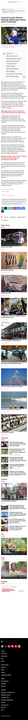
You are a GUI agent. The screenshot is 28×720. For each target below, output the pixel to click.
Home (5, 9)
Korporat (3, 707)
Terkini (3, 651)
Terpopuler (4, 438)
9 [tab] (21, 580)
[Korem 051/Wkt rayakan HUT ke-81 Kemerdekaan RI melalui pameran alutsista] (4, 521)
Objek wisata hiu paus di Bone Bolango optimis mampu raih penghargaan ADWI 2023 (14, 158)
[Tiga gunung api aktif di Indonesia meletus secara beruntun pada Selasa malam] (14, 377)
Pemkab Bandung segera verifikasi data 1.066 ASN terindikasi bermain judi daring (17, 459)
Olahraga (3, 683)
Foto (2, 534)
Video (3, 558)
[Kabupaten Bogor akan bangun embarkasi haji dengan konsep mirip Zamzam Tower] (4, 514)
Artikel (3, 672)
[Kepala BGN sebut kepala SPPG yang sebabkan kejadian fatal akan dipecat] (4, 444)
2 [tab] (12, 556)
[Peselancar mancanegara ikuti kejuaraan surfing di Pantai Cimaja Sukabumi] (14, 400)
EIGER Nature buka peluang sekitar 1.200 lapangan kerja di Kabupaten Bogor (13, 362)
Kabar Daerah (4, 664)
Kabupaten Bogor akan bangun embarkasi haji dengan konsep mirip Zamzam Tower (17, 514)
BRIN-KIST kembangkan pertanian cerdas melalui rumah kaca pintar (14, 550)
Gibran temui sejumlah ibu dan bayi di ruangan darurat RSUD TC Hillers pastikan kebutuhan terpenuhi (13, 316)
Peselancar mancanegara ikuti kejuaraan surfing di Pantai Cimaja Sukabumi (13, 408)
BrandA (3, 702)
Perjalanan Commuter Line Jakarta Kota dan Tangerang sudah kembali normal (14, 339)
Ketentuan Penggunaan (7, 692)
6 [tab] (15, 580)
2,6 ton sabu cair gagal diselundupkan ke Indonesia (13, 629)
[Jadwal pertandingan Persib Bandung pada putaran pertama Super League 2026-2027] (4, 451)
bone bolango (21, 217)
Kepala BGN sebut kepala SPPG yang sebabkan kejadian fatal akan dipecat (17, 444)
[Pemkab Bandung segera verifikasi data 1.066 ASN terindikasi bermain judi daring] (4, 459)
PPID (2, 710)
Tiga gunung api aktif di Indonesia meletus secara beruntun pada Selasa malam (13, 385)
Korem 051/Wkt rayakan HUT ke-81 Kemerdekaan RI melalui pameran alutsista (17, 521)
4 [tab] (16, 556)
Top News (4, 479)
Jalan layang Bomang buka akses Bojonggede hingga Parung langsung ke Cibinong (17, 507)
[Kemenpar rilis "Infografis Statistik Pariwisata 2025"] (14, 283)
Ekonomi (3, 667)
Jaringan (3, 690)
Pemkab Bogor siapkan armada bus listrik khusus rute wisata (13, 246)
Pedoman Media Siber (7, 700)
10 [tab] (23, 580)
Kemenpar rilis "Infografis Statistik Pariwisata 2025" (11, 292)
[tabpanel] (14, 546)
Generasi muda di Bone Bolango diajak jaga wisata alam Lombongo (13, 11)
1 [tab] (9, 556)
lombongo (13, 217)
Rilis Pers (3, 686)
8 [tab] (19, 580)
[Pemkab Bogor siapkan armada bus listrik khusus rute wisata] (14, 237)
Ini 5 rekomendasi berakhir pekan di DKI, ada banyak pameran (12, 269)
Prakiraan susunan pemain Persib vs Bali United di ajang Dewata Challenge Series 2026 (17, 473)
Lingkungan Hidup (6, 675)
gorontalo (5, 220)
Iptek (2, 670)
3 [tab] (14, 556)
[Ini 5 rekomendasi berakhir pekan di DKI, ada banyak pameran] (14, 260)
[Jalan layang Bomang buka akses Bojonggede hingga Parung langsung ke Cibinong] (4, 507)
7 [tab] (17, 580)
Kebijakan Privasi (5, 695)
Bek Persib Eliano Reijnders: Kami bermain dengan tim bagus (17, 466)
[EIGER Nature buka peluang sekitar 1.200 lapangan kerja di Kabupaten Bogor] (14, 354)
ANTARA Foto (5, 705)
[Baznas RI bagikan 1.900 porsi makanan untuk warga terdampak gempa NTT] (4, 528)
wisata (6, 217)
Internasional (4, 681)
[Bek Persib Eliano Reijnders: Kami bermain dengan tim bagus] (4, 466)
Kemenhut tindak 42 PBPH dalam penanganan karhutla (10, 431)
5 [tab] (18, 556)
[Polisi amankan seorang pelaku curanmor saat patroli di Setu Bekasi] (14, 491)
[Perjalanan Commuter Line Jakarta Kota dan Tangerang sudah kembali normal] (14, 331)
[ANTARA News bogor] (15, 1)
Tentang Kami (5, 697)
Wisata (10, 9)
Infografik (4, 581)
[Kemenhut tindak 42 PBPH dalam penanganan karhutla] (14, 423)
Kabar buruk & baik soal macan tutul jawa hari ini (14, 574)
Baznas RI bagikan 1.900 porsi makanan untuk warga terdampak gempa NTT (17, 528)
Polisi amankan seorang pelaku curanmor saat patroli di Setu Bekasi (13, 500)
